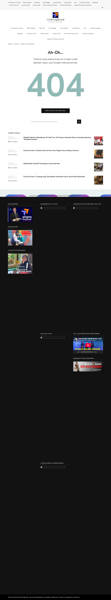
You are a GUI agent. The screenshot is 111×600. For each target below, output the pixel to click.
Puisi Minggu (46, 2)
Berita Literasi (12, 141)
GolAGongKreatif (55, 19)
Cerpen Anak (36, 5)
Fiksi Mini (37, 2)
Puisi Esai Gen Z (14, 5)
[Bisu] (98, 352)
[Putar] (75, 352)
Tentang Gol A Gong (14, 2)
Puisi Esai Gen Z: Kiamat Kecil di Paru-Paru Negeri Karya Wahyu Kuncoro (51, 150)
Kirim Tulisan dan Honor (50, 5)
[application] (88, 345)
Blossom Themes (59, 597)
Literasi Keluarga (85, 2)
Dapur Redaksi (27, 2)
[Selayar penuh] (101, 352)
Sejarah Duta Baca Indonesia (82, 5)
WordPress (76, 597)
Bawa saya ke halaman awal (55, 110)
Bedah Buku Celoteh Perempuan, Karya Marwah (41, 163)
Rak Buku (95, 2)
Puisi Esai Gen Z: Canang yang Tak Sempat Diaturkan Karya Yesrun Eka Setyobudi (54, 176)
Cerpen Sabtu (26, 5)
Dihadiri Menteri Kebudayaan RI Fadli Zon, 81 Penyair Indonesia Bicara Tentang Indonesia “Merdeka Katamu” (57, 138)
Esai (75, 2)
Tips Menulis (68, 2)
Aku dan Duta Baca (65, 5)
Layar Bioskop (57, 2)
